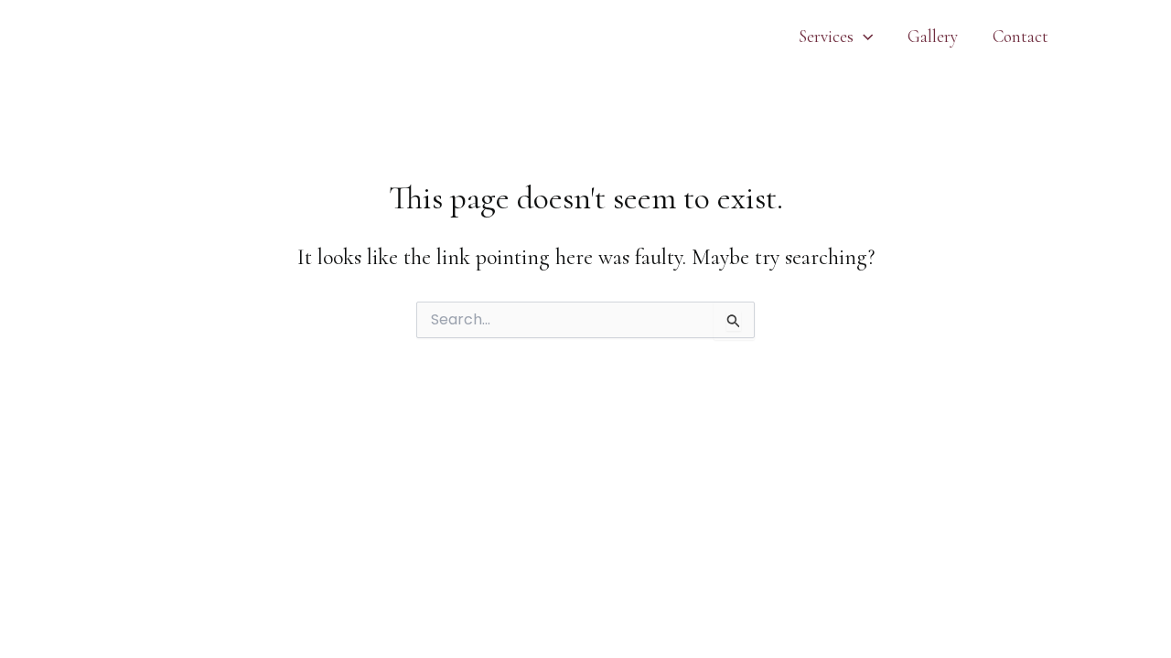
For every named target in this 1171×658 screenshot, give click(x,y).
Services (826, 36)
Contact (1020, 36)
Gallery (933, 36)
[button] (863, 36)
